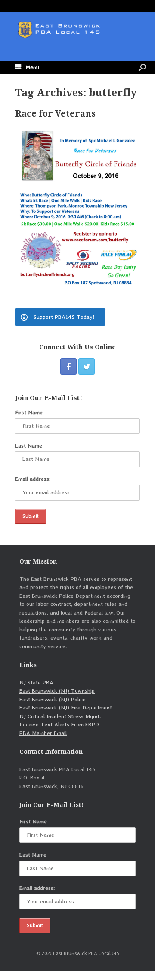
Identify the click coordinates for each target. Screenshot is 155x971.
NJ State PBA (36, 682)
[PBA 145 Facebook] (68, 366)
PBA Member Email (43, 733)
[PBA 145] (77, 29)
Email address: (32, 479)
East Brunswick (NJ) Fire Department (65, 707)
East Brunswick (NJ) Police (52, 699)
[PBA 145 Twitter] (86, 366)
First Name (29, 412)
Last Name (28, 445)
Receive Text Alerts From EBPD (59, 724)
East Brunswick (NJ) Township (57, 690)
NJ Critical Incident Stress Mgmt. (60, 716)
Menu (32, 67)
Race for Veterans (55, 113)
